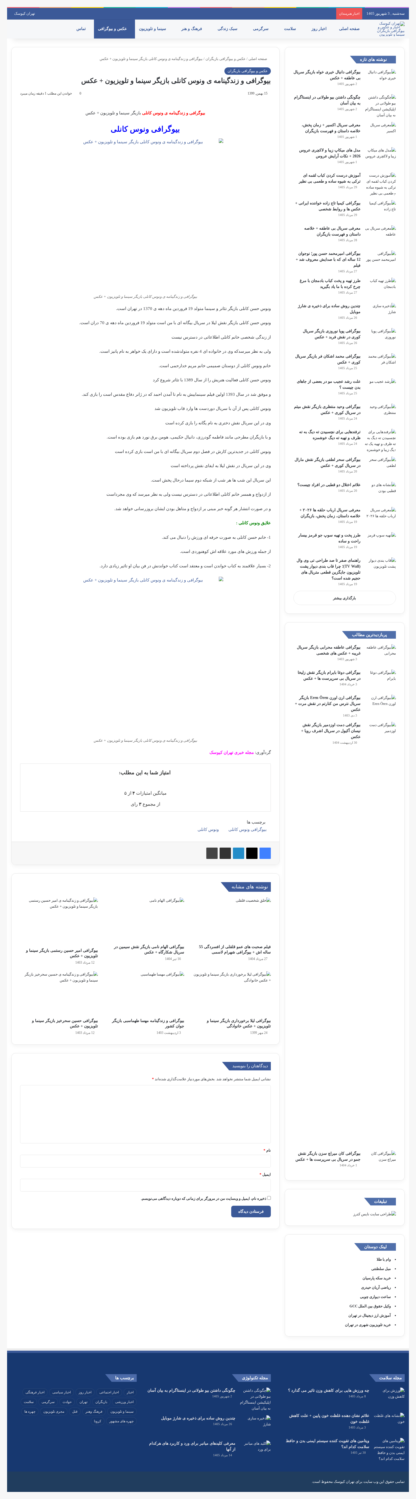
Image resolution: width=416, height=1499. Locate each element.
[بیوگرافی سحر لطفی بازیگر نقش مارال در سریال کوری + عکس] (380, 467)
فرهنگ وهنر (93, 1412)
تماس (81, 29)
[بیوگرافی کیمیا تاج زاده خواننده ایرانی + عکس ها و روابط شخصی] (380, 210)
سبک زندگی (228, 29)
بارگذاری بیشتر (344, 598)
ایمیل (265, 1174)
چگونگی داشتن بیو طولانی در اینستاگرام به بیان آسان (191, 1390)
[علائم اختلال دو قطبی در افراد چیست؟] (380, 492)
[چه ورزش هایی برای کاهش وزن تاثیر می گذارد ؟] (389, 1398)
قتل (75, 1412)
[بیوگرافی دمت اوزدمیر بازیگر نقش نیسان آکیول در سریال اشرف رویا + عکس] (380, 934)
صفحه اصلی (350, 29)
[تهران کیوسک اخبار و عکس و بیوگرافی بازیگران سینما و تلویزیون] (389, 29)
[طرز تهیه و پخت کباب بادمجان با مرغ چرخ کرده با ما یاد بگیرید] (380, 288)
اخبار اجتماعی (109, 1392)
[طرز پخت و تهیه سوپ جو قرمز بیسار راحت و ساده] (380, 542)
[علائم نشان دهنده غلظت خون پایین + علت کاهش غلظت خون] (389, 1423)
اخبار (130, 1392)
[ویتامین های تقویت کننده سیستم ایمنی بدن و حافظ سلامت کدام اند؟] (389, 1450)
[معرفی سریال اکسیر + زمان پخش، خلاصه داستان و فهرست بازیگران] (380, 132)
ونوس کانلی (208, 829)
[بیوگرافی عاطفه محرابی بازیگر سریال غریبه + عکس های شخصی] (380, 655)
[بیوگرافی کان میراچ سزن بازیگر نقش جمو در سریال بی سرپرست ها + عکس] (380, 1161)
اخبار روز (320, 29)
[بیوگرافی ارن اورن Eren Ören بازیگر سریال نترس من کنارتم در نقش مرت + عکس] (380, 705)
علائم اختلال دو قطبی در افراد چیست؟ (329, 485)
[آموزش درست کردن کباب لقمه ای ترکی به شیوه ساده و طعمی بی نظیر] (380, 184)
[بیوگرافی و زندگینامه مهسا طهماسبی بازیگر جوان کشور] (145, 993)
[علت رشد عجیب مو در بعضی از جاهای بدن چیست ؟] (380, 389)
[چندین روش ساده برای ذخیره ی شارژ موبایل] (380, 313)
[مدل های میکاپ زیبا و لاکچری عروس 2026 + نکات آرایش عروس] (380, 157)
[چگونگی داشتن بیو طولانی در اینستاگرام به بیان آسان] (380, 106)
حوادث (67, 1402)
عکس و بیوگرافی (113, 29)
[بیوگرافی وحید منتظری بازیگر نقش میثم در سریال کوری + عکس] (380, 414)
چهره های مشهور (121, 1421)
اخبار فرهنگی (34, 1392)
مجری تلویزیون (53, 1412)
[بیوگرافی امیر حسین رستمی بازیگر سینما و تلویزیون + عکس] (59, 921)
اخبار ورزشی (124, 1402)
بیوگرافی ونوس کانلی (247, 829)
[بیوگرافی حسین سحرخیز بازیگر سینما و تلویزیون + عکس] (59, 993)
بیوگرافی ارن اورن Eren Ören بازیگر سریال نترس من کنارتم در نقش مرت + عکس (328, 704)
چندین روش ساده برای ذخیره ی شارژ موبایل (198, 1418)
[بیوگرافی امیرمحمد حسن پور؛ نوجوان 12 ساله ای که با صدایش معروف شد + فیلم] (380, 261)
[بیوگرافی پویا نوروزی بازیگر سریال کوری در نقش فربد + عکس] (380, 338)
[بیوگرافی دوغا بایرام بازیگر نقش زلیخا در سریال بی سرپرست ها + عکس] (380, 680)
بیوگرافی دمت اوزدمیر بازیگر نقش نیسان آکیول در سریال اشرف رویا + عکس (331, 731)
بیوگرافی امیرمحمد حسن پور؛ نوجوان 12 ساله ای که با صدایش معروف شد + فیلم (328, 259)
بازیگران (101, 1402)
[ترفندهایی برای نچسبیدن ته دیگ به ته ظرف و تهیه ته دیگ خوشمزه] (380, 441)
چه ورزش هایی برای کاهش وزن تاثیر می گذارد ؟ (328, 1390)
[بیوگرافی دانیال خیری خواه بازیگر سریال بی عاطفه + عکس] (380, 79)
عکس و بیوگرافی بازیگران (225, 59)
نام (267, 1150)
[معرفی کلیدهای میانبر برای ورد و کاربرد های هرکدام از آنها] (255, 1451)
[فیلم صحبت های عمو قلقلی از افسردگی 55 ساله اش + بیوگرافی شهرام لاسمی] (232, 919)
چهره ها (29, 1412)
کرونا (97, 1421)
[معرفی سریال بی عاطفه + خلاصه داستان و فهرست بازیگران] (380, 236)
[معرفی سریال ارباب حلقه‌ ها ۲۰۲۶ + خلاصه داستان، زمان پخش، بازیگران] (380, 517)
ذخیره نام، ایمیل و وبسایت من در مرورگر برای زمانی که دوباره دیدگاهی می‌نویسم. (203, 1198)
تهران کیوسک (24, 13)
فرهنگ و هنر (192, 29)
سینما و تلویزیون (153, 29)
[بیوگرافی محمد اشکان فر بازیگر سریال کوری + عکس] (380, 364)
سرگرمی (261, 29)
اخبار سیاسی (61, 1392)
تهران (83, 1402)
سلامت (290, 29)
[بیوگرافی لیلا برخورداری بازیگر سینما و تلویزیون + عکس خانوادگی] (232, 993)
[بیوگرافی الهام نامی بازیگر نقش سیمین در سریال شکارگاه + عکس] (145, 919)
